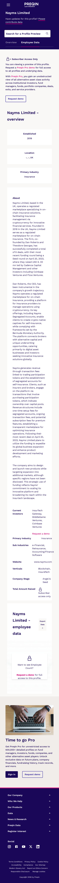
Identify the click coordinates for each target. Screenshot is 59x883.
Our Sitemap (40, 865)
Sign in (11, 774)
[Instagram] (9, 846)
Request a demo (41, 533)
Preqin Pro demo (26, 67)
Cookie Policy (43, 862)
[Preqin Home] (31, 5)
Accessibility (16, 865)
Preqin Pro (17, 76)
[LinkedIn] (38, 846)
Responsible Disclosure (20, 871)
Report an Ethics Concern (37, 868)
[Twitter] (30, 846)
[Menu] (8, 5)
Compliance (28, 865)
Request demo (16, 98)
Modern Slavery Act (17, 868)
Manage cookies (39, 871)
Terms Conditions (15, 862)
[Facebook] (16, 846)
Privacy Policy (30, 862)
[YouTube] (23, 846)
